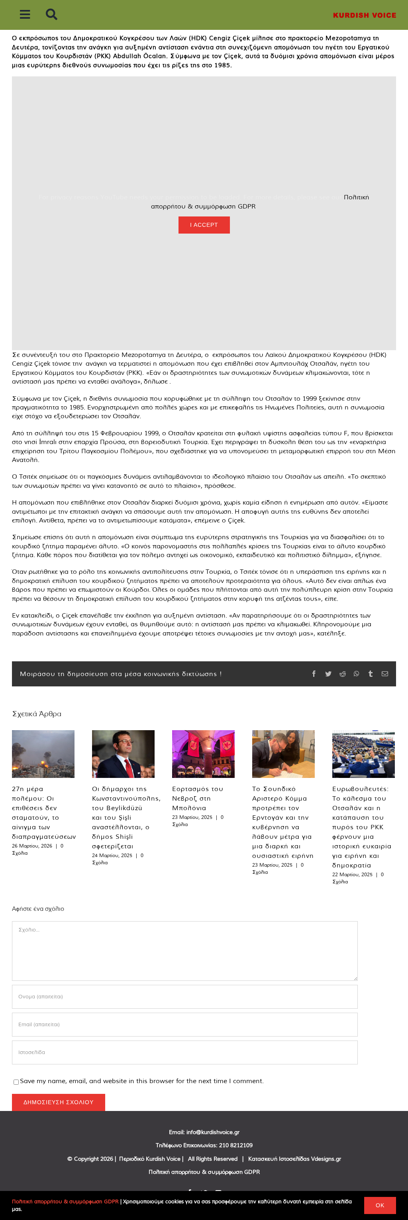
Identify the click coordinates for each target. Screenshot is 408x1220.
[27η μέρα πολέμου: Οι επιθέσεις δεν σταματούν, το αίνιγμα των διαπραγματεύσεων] (43, 754)
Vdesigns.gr (326, 1158)
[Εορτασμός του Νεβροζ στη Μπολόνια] (203, 754)
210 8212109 (236, 1145)
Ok (380, 1205)
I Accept (204, 225)
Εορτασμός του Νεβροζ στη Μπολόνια (198, 798)
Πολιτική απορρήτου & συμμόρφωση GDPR (204, 1171)
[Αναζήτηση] (51, 15)
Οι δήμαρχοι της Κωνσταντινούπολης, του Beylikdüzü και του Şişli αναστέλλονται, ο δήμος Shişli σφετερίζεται (126, 817)
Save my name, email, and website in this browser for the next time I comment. (142, 1081)
